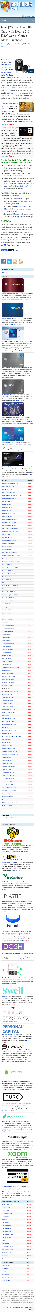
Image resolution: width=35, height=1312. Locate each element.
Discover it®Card (7, 293)
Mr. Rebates (5, 1268)
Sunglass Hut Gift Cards (8, 766)
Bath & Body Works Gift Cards (10, 528)
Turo (3, 1103)
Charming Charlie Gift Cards (9, 574)
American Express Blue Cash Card (11, 341)
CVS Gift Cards (6, 583)
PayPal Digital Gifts (7, 1253)
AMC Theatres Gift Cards (8, 492)
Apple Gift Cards (6, 504)
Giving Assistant (6, 1280)
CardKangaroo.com (7, 1213)
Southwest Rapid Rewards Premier (11, 467)
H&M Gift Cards (6, 622)
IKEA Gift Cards (6, 637)
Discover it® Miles (7, 318)
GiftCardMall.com (6, 1231)
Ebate (11, 90)
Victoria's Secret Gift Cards (9, 790)
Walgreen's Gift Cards (7, 796)
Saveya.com (5, 1259)
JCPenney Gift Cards (7, 649)
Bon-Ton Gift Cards (7, 546)
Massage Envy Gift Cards (8, 676)
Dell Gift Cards (6, 589)
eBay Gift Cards (6, 604)
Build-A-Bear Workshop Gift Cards (11, 555)
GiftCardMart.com (6, 1228)
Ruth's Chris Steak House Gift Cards (11, 736)
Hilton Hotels (5, 442)
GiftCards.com (5, 1222)
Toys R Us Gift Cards (7, 784)
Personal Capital (6, 1034)
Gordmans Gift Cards (7, 619)
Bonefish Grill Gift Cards (8, 543)
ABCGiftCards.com (7, 1204)
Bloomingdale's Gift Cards (9, 540)
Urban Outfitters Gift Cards (9, 788)
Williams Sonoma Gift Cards (9, 803)
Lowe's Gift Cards (6, 664)
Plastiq (4, 901)
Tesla (3, 1016)
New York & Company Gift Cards (10, 691)
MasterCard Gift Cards (8, 679)
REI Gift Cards (5, 727)
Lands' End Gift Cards (7, 661)
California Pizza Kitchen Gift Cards (11, 568)
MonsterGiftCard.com (7, 1247)
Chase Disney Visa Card (8, 417)
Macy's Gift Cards (6, 670)
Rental (11, 1050)
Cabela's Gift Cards (7, 565)
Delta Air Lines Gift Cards (8, 592)
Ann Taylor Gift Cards (7, 501)
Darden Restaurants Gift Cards (10, 586)
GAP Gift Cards (6, 613)
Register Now (5, 1110)
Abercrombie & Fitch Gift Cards (10, 483)
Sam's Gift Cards (6, 739)
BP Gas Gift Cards (6, 549)
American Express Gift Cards (9, 498)
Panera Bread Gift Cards (8, 709)
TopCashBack (6, 882)
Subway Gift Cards (7, 763)
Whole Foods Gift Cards (8, 806)
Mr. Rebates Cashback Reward (10, 845)
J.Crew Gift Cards (6, 646)
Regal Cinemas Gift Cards (9, 724)
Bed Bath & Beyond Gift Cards (10, 531)
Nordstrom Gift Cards (7, 694)
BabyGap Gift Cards (7, 516)
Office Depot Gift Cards (8, 697)
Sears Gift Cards (6, 742)
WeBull (4, 931)
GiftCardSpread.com (7, 1234)
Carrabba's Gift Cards (7, 571)
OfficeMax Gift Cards (7, 700)
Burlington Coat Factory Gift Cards (11, 562)
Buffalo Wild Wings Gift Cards (9, 553)
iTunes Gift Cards (6, 640)
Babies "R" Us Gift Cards (8, 513)
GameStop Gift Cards (7, 610)
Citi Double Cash (17, 214)
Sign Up (8, 1004)
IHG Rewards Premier (8, 394)
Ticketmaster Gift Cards (8, 772)
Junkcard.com (5, 1243)
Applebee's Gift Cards (7, 507)
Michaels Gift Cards (7, 685)
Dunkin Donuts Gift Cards (8, 601)
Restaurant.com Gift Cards (9, 730)
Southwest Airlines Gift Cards (9, 751)
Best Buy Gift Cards (7, 537)
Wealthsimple (5, 1141)
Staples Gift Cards (6, 757)
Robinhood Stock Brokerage (10, 1121)
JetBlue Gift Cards (6, 652)
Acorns (4, 1081)
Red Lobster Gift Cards (8, 721)
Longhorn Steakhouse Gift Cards (10, 667)
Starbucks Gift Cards (7, 760)
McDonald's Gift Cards (8, 682)
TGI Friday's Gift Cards (8, 778)
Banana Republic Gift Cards (9, 519)
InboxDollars (5, 1274)
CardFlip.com (5, 1210)
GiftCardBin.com (6, 1225)
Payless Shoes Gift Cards (8, 712)
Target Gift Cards (6, 769)
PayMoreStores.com (7, 1249)
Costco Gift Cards (6, 580)
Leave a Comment (28, 53)
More (16, 250)
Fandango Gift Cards (7, 607)
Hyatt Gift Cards (6, 634)
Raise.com (5, 1255)
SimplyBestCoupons (7, 1278)
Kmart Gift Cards (6, 655)
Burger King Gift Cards (8, 559)
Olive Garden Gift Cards (8, 706)
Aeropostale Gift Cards (8, 486)
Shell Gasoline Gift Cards (8, 748)
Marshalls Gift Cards (7, 673)
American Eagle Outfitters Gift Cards (11, 495)
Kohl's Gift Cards (6, 658)
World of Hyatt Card (7, 367)
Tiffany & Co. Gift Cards (8, 775)
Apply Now (13, 324)
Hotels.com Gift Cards (7, 631)
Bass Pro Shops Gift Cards (9, 522)
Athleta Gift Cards (6, 510)
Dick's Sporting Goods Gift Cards (10, 595)
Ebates (18, 199)
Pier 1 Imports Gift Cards (8, 718)
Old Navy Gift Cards (7, 703)
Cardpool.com (5, 1216)
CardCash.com (6, 1207)
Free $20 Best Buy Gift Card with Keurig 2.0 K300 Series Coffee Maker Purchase (16, 33)
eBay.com (4, 1219)
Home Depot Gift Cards (8, 625)
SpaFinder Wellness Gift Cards (10, 754)
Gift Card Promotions (11, 245)
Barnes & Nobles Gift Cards (9, 525)
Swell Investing (6, 996)
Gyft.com (4, 1240)
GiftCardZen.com (6, 1237)
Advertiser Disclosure (8, 269)
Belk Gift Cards (6, 534)
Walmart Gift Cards (7, 800)
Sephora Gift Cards (7, 745)
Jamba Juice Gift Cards (8, 643)
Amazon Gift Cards (7, 489)
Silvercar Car (5, 1050)
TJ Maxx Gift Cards (7, 781)
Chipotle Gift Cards (7, 577)
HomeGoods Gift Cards (8, 628)
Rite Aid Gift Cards (7, 733)
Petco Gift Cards (6, 715)
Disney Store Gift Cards (8, 598)
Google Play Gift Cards (8, 616)
